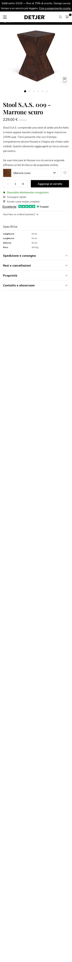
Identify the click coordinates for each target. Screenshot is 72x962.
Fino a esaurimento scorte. (55, 8)
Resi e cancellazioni (17, 265)
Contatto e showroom (19, 285)
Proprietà (10, 275)
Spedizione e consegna (19, 256)
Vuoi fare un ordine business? (19, 214)
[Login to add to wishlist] (65, 173)
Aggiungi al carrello (50, 183)
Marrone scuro (22, 173)
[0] (67, 17)
